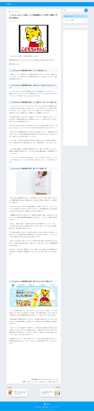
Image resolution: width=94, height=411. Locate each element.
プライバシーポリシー (54, 407)
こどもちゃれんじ (34, 381)
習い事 (40, 379)
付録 (42, 381)
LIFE (8, 4)
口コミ (45, 381)
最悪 (53, 381)
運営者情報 (45, 407)
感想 (50, 381)
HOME (48, 404)
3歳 (28, 381)
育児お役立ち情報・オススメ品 (50, 379)
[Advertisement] (33, 266)
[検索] (86, 10)
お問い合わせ (38, 407)
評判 (57, 381)
